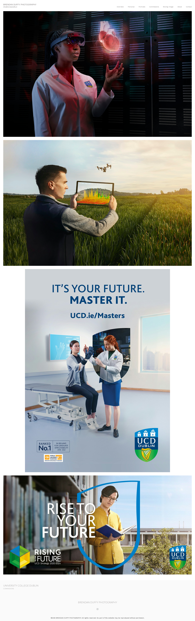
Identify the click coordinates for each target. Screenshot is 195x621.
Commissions (154, 7)
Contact (189, 7)
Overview (120, 7)
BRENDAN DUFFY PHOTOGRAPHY (97, 602)
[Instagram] (97, 609)
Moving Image (168, 7)
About (180, 7)
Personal (131, 7)
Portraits (142, 7)
